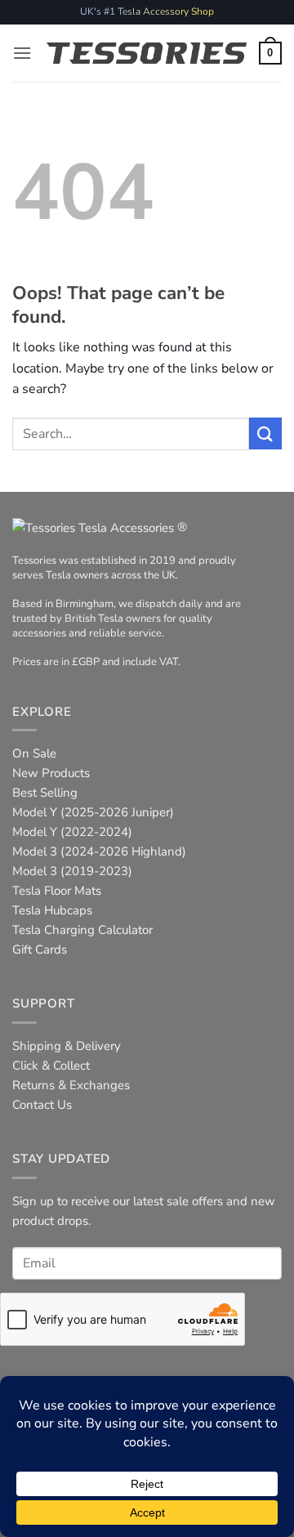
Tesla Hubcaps (52, 910)
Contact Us (42, 1105)
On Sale (34, 753)
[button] (22, 53)
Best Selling (45, 792)
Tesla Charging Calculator (82, 930)
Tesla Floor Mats (56, 890)
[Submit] (265, 433)
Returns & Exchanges (71, 1085)
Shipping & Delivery (66, 1046)
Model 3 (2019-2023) (72, 871)
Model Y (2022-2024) (72, 832)
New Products (51, 773)
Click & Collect (51, 1065)
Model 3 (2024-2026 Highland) (99, 851)
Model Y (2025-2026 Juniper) (93, 812)
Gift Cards (39, 949)
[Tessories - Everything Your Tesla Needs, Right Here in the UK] (147, 53)
